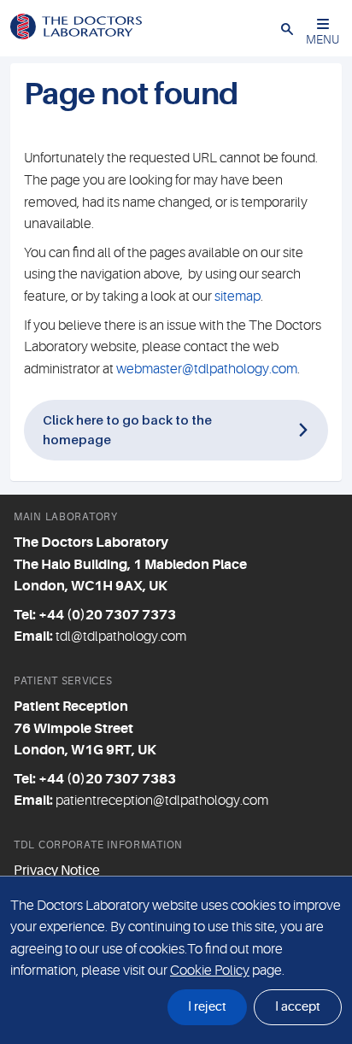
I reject (207, 1007)
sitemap (237, 296)
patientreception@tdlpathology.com (162, 800)
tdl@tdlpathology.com (121, 636)
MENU (322, 39)
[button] (287, 28)
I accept (297, 1007)
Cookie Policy (209, 970)
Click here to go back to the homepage (127, 429)
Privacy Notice (57, 870)
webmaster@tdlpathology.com (206, 369)
